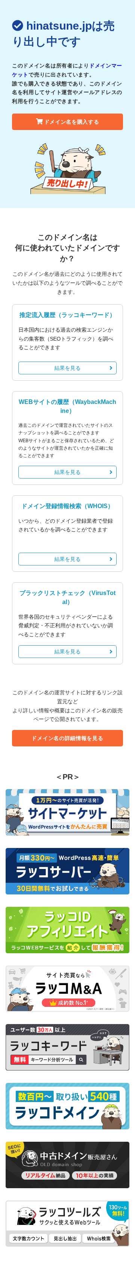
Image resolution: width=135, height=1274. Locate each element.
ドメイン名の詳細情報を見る (67, 738)
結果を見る (67, 368)
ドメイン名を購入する (71, 122)
